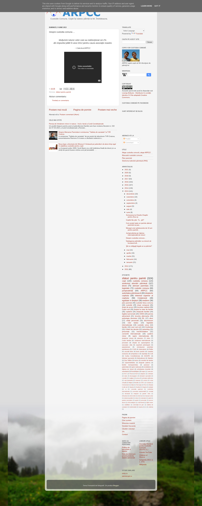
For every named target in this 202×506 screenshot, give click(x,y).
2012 (127, 266)
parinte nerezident (127, 400)
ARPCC (144, 291)
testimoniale (133, 407)
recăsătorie (147, 367)
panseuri (146, 365)
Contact (125, 434)
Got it (157, 6)
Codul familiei (126, 340)
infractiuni (124, 396)
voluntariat (125, 371)
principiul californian (147, 378)
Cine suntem (126, 420)
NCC (125, 373)
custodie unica (143, 325)
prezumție (125, 331)
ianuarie (129, 262)
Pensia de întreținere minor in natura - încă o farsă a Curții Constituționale (76, 124)
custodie (129, 305)
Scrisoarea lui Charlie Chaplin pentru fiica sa (137, 216)
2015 (127, 185)
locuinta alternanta (142, 316)
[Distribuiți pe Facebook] (71, 89)
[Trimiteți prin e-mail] (64, 89)
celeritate (150, 373)
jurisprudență (127, 291)
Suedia (138, 387)
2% (123, 432)
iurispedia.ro (135, 354)
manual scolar (149, 396)
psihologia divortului (129, 318)
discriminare (148, 320)
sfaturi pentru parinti (63, 92)
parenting (146, 329)
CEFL (142, 382)
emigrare (136, 393)
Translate (139, 34)
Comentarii (129, 143)
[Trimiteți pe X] (69, 89)
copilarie (129, 312)
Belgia (130, 382)
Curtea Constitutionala (132, 356)
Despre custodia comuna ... (136, 238)
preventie (143, 400)
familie (124, 327)
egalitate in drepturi (130, 300)
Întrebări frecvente (129, 426)
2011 (127, 269)
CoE (151, 354)
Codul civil (126, 309)
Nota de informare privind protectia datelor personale (128, 456)
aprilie (128, 253)
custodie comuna (141, 288)
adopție (151, 387)
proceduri (125, 343)
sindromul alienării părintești (134, 283)
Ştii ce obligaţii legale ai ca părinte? (139, 246)
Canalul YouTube (145, 452)
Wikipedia (142, 464)
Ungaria (144, 387)
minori (137, 398)
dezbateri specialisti (145, 376)
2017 (127, 179)
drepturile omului (127, 338)
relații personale (132, 320)
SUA (136, 373)
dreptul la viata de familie (143, 309)
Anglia (143, 371)
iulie (128, 209)
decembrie (130, 194)
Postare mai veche (107, 110)
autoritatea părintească (131, 293)
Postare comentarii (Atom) (69, 114)
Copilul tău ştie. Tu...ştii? (135, 220)
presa (138, 378)
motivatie (143, 398)
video (148, 338)
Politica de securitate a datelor (126, 449)
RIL (143, 318)
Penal (131, 373)
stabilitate (127, 404)
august (129, 206)
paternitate (125, 367)
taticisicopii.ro (127, 476)
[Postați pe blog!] (67, 89)
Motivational (141, 358)
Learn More (146, 6)
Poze (145, 385)
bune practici (140, 351)
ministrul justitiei (128, 398)
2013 (127, 191)
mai (128, 250)
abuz (151, 318)
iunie (128, 212)
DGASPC (147, 356)
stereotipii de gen (138, 404)
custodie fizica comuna (144, 303)
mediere (145, 300)
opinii (149, 398)
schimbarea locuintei (143, 369)
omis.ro (125, 473)
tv (145, 407)
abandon (140, 338)
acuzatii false (128, 351)
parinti (136, 400)
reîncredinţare (131, 402)
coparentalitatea (130, 363)
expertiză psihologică (143, 345)
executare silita (127, 345)
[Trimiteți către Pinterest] (73, 89)
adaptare (142, 373)
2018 (127, 176)
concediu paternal (136, 389)
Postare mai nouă (58, 110)
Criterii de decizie (132, 329)
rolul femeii (141, 402)
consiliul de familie (147, 360)
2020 (127, 173)
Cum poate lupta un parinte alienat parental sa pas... (139, 224)
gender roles (146, 393)
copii (124, 281)
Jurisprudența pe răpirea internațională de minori (135, 234)
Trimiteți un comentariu (60, 100)
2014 (127, 188)
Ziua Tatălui (128, 360)
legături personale (128, 314)
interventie (133, 396)
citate (125, 376)
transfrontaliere (142, 331)
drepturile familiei (142, 312)
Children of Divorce (143, 456)
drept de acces (127, 307)
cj (125, 389)
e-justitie (124, 378)
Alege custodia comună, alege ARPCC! (136, 152)
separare (138, 380)
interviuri (140, 396)
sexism (145, 380)
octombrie (130, 200)
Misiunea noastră (128, 423)
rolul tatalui (133, 323)
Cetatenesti (142, 298)
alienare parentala (140, 286)
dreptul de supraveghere (141, 343)
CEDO (141, 314)
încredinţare (135, 371)
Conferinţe (149, 327)
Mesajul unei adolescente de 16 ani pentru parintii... (139, 229)
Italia (132, 385)
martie (129, 256)
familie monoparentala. (130, 365)
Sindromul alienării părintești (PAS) (135, 161)
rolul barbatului (128, 380)
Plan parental (127, 158)
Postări (127, 139)
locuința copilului (143, 307)
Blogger (116, 485)
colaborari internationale (143, 340)
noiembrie (130, 197)
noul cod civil (136, 327)
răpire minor (149, 402)
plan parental (127, 303)
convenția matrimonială (139, 391)
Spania (132, 387)
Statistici (150, 358)
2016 (127, 182)
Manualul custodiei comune (132, 155)
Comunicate (125, 385)
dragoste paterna (144, 363)
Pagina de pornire (82, 110)
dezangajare (133, 376)
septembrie (130, 203)
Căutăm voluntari (128, 429)
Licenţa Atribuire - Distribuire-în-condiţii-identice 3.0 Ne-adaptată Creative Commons (136, 95)
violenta (151, 407)
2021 (127, 170)
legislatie (126, 288)
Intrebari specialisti (128, 358)
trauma (141, 407)
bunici (136, 360)
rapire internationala (140, 336)
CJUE (134, 349)
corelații (151, 391)
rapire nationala (136, 367)
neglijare (131, 378)
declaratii (127, 393)
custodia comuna (140, 281)
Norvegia (138, 385)
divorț (124, 286)
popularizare (126, 347)
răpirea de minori (128, 369)
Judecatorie (142, 349)
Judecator (150, 371)
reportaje (144, 354)
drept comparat (143, 305)
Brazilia (136, 382)
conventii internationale (131, 334)
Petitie (151, 349)
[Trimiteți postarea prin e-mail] (60, 89)
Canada (149, 382)
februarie (130, 259)
